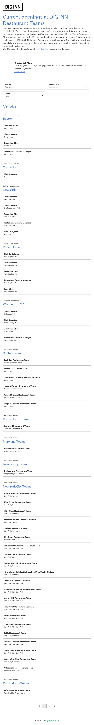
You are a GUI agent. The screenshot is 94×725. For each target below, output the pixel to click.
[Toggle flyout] (86, 86)
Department (54, 84)
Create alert (19, 71)
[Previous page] (39, 706)
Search (8, 84)
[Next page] (54, 706)
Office (7, 93)
